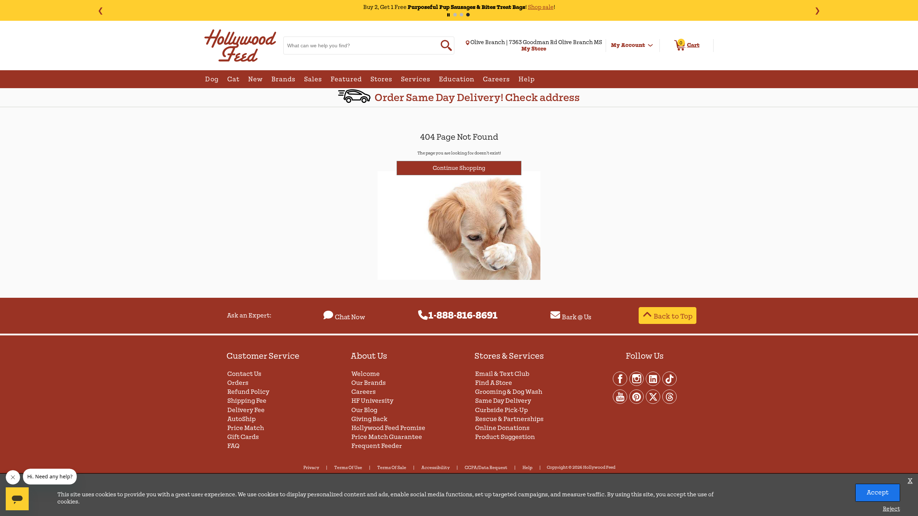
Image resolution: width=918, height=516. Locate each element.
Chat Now (350, 317)
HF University (372, 400)
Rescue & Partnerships (509, 419)
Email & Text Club (502, 374)
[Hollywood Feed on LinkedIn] (653, 378)
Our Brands (368, 382)
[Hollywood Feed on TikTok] (669, 378)
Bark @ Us (576, 317)
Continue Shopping (459, 168)
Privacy (311, 467)
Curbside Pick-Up (501, 410)
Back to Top (673, 316)
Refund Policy (248, 391)
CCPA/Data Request (486, 467)
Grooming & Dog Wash (508, 391)
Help (527, 467)
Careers (363, 391)
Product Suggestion (505, 437)
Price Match (245, 428)
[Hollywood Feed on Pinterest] (637, 396)
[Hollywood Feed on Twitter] (653, 396)
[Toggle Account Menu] (650, 45)
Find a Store (493, 382)
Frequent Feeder (376, 446)
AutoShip (241, 419)
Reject (891, 509)
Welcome (365, 374)
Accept (878, 492)
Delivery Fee (246, 410)
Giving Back (369, 419)
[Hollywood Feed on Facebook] (620, 378)
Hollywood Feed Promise (388, 428)
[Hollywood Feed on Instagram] (637, 378)
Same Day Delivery (503, 400)
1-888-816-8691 (463, 315)
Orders (238, 382)
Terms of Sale (391, 467)
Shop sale (541, 7)
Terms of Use (348, 467)
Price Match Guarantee (386, 437)
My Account (628, 45)
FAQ (233, 446)
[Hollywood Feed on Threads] (669, 396)
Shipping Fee (246, 400)
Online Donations (502, 428)
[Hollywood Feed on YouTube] (620, 396)
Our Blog (364, 410)
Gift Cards (243, 437)
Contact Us (244, 374)
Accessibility (435, 467)
